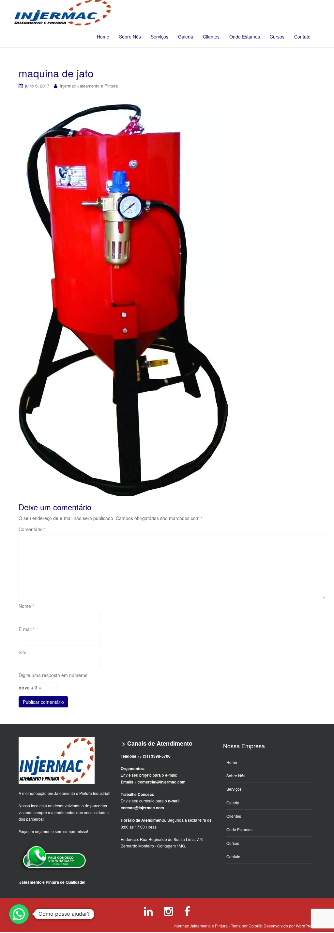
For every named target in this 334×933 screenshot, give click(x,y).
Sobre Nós (130, 36)
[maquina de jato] (123, 299)
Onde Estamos (244, 36)
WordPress (305, 925)
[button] (19, 914)
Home (103, 36)
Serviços (159, 36)
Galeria (185, 36)
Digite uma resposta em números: (54, 675)
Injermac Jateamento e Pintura (89, 86)
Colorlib (256, 925)
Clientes (211, 36)
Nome (26, 606)
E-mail (27, 629)
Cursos (277, 36)
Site (22, 652)
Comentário (32, 529)
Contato (302, 36)
